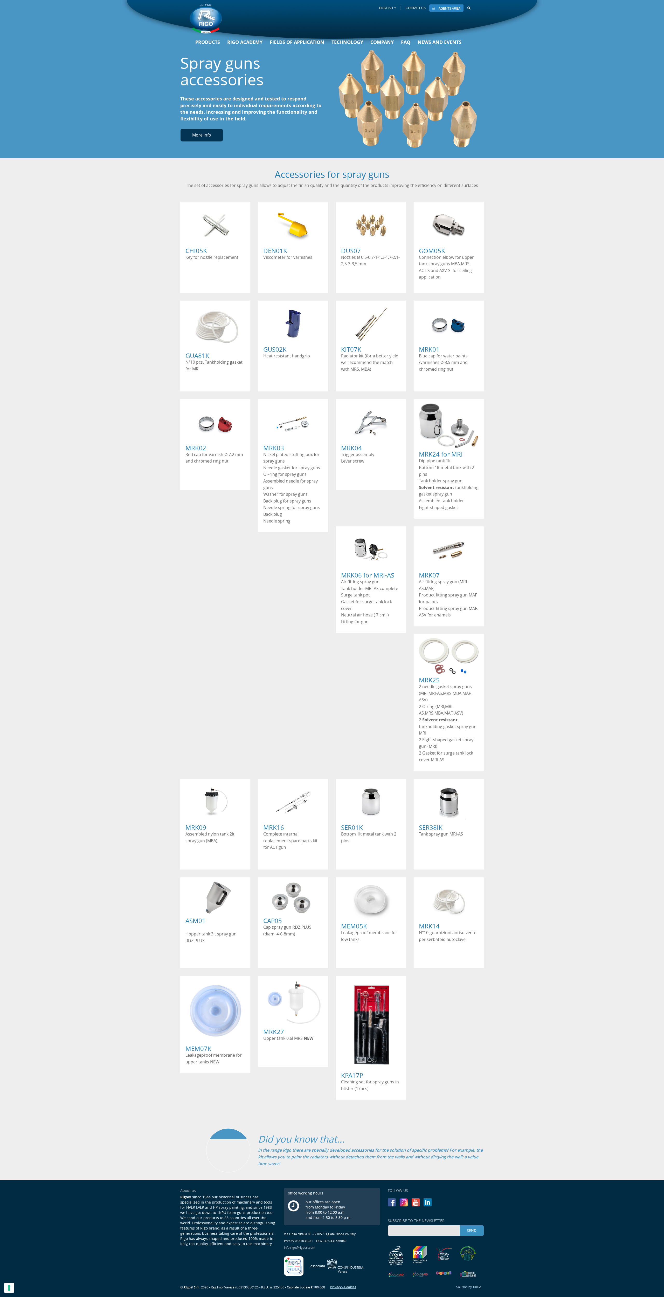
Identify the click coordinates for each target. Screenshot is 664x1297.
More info (201, 135)
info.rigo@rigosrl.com (299, 1247)
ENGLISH (386, 8)
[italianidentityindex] (294, 1266)
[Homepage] (206, 18)
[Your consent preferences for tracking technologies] (9, 1288)
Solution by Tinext (468, 1287)
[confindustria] (337, 1266)
